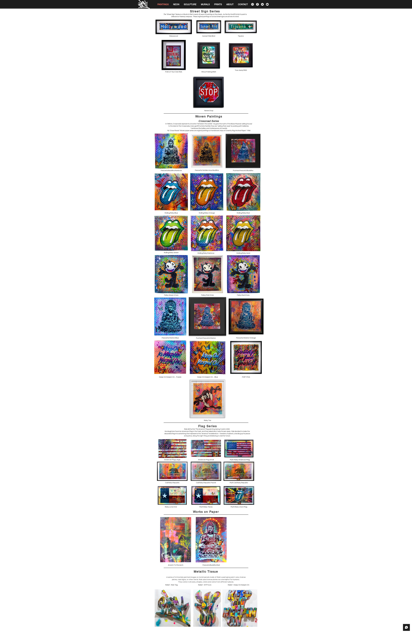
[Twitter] (262, 4)
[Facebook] (257, 4)
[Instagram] (252, 4)
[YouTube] (267, 4)
